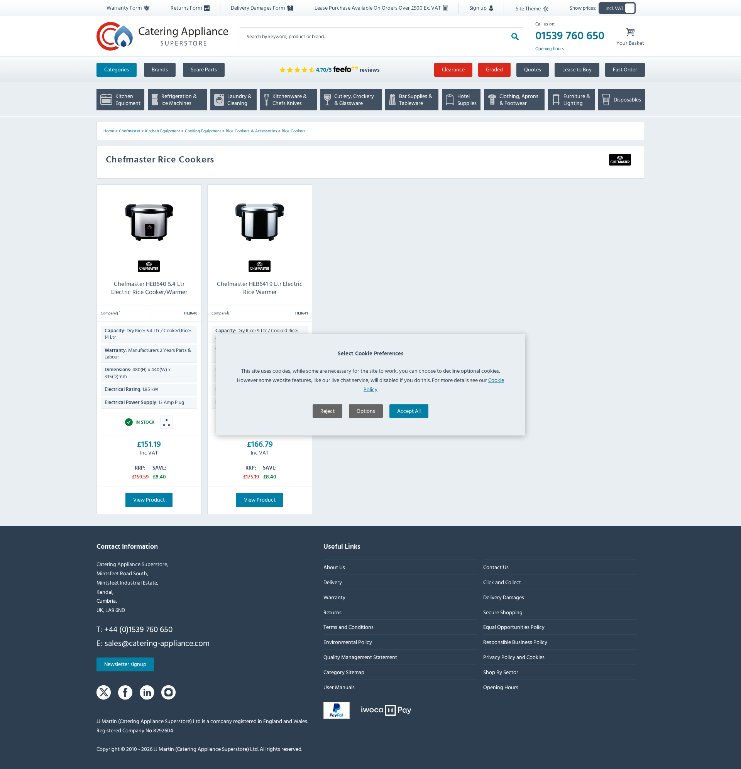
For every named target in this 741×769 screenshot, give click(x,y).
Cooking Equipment (203, 131)
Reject (327, 410)
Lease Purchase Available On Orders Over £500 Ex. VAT (378, 7)
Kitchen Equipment (162, 131)
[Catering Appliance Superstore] (162, 36)
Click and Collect (502, 582)
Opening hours (549, 49)
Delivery (332, 582)
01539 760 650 (569, 36)
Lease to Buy (577, 69)
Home (108, 131)
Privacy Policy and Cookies (513, 657)
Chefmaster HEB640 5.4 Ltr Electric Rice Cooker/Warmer (149, 287)
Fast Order (625, 69)
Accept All (409, 410)
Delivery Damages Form (258, 7)
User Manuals (339, 687)
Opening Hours (500, 687)
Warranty (334, 597)
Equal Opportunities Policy (513, 627)
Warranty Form (125, 7)
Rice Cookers (294, 131)
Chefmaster (129, 131)
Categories (116, 69)
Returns (332, 612)
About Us (334, 567)
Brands (160, 69)
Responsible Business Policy (515, 642)
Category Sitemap (343, 672)
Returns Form (187, 7)
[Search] (515, 36)
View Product (149, 499)
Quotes (532, 69)
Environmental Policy (347, 642)
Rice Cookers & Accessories (251, 131)
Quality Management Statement (360, 657)
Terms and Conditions (348, 627)
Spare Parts (204, 69)
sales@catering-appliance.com (157, 643)
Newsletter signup (125, 664)
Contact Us (495, 567)
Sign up (478, 7)
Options (366, 410)
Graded (494, 69)
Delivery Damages (503, 597)
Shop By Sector (500, 672)
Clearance (453, 69)
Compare (109, 313)
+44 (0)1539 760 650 (138, 629)
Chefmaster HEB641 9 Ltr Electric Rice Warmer (260, 287)
